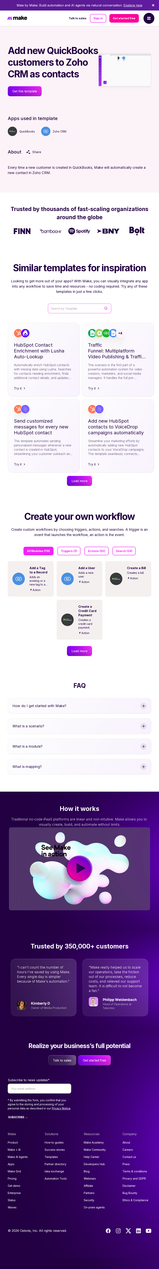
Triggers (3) (69, 551)
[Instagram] (118, 1231)
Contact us (129, 1157)
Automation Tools (56, 1178)
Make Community (95, 1149)
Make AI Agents (18, 1157)
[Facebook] (108, 1231)
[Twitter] (128, 1231)
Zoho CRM (59, 131)
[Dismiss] (153, 5)
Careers (128, 1149)
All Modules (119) (38, 551)
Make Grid (14, 1171)
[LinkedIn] (138, 1231)
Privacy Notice (61, 1108)
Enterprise (14, 1193)
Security (89, 1200)
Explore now (133, 5)
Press (126, 1164)
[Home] (17, 18)
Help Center (91, 1157)
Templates (51, 1157)
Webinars (90, 1178)
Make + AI (14, 1149)
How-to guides (54, 1142)
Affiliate (88, 1185)
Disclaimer (129, 1185)
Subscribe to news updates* (29, 1080)
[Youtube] (148, 1231)
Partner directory (55, 1164)
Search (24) (124, 551)
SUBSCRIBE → (18, 1117)
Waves (12, 1207)
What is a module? (27, 746)
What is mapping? (27, 767)
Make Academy (94, 1142)
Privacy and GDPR (134, 1178)
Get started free (124, 18)
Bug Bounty (130, 1193)
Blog (87, 1171)
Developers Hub (94, 1164)
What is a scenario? (28, 726)
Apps (11, 1164)
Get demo (14, 1185)
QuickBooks (27, 131)
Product (13, 1142)
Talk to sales (77, 18)
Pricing (12, 1178)
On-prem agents (94, 1207)
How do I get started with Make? (39, 706)
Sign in (98, 18)
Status (12, 1200)
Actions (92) (96, 551)
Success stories (55, 1149)
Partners (89, 1193)
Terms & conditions (135, 1171)
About (126, 1142)
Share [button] (36, 152)
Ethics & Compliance (135, 1200)
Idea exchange (54, 1171)
